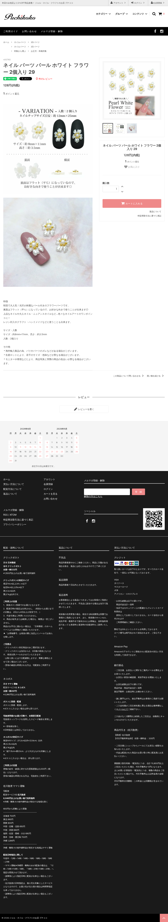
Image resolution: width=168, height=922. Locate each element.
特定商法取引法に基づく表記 (18, 519)
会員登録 (158, 3)
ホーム (6, 42)
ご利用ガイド (10, 31)
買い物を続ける (154, 376)
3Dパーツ (35, 42)
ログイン (138, 3)
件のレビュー (44, 78)
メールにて (123, 709)
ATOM (13, 514)
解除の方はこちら (93, 496)
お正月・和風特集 (39, 51)
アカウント (118, 3)
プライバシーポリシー (14, 524)
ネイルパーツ (20, 42)
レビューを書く (85, 409)
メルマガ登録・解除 (52, 31)
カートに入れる (134, 203)
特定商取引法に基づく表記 (149, 216)
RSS (5, 514)
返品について (155, 211)
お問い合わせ (29, 31)
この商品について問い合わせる (127, 376)
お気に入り (133, 167)
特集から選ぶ (20, 51)
